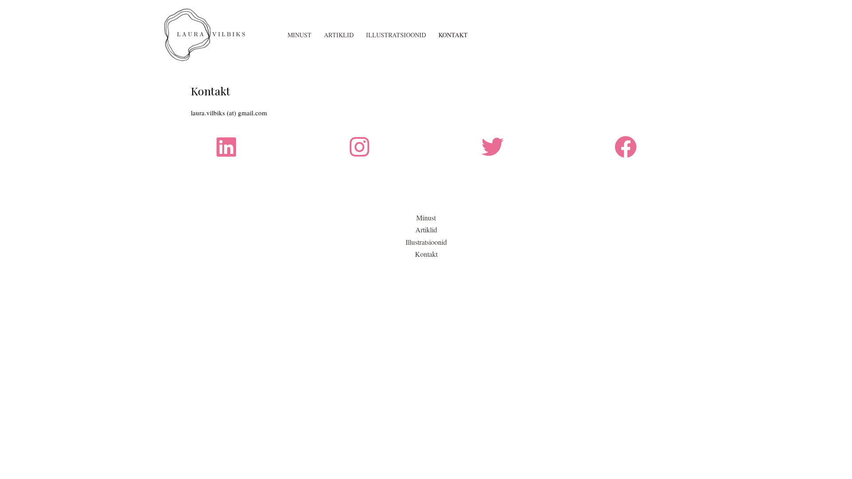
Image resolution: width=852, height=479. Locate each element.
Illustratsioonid (396, 35)
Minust (300, 35)
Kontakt (453, 35)
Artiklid (339, 35)
